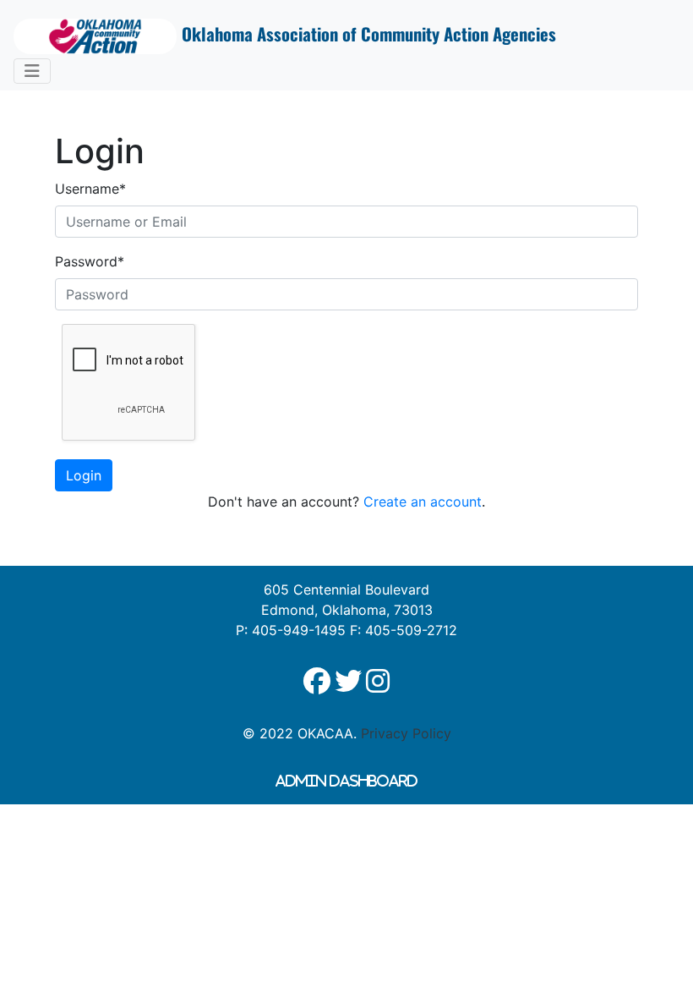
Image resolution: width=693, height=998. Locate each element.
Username (90, 188)
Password (89, 261)
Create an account (422, 501)
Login (83, 475)
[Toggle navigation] (32, 71)
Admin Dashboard (346, 780)
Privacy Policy (406, 733)
